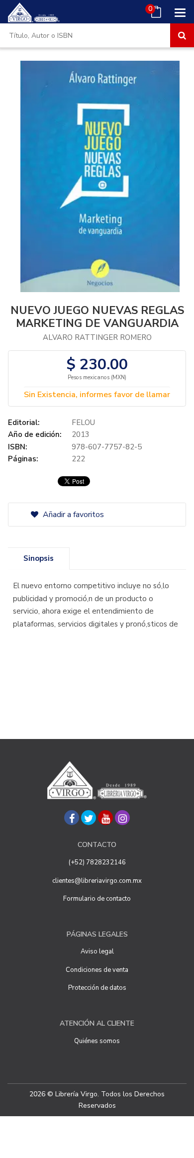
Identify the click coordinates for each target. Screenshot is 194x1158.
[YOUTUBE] (105, 817)
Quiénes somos (97, 1041)
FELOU (83, 422)
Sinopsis (38, 558)
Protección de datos (97, 987)
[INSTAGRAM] (122, 817)
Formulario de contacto (97, 898)
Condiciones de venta (97, 969)
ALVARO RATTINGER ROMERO (97, 337)
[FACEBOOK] (71, 817)
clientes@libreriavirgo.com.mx (97, 880)
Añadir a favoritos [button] (72, 514)
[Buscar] (182, 35)
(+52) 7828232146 (97, 862)
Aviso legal (97, 951)
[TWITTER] (88, 817)
